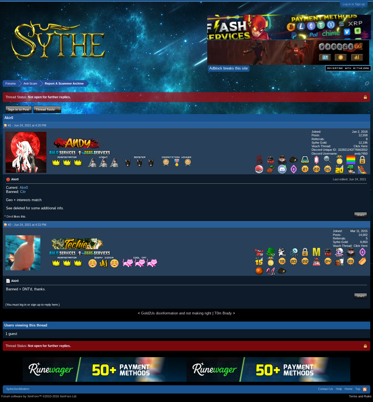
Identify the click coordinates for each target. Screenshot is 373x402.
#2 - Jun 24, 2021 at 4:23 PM (27, 224)
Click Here (361, 146)
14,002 (363, 234)
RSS (365, 389)
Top (357, 389)
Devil (10, 216)
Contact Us (325, 389)
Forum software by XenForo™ (39, 396)
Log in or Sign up (354, 4)
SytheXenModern (17, 389)
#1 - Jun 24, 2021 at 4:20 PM (27, 125)
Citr (23, 192)
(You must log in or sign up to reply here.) (32, 304)
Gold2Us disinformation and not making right (176, 313)
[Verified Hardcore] (259, 163)
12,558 (363, 135)
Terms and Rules (360, 396)
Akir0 (24, 188)
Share (361, 214)
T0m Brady (223, 313)
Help (339, 389)
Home (349, 389)
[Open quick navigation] (367, 83)
